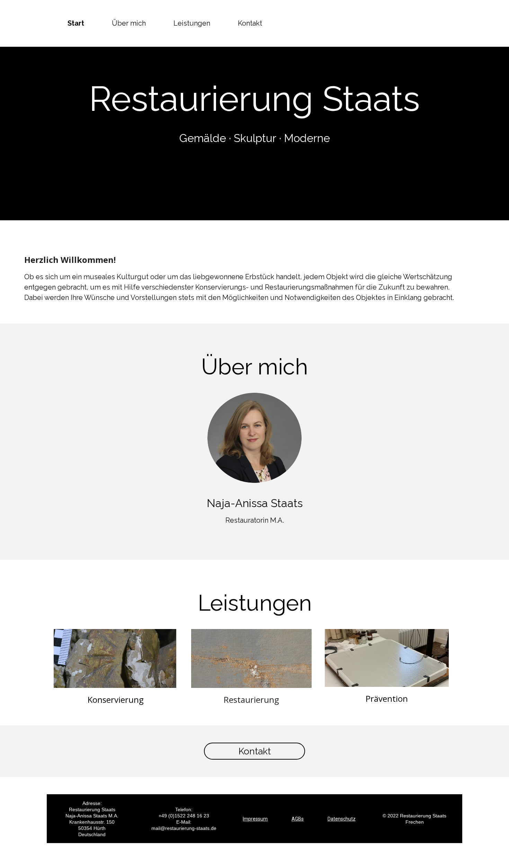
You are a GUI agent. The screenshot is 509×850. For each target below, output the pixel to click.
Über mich (129, 23)
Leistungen (191, 23)
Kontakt (250, 23)
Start (76, 23)
